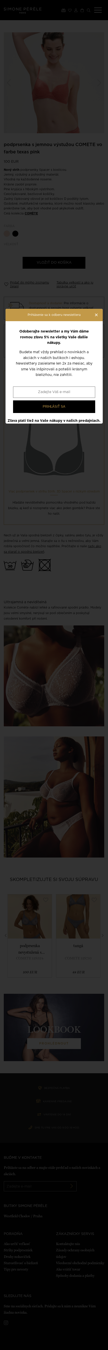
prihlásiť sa (54, 406)
